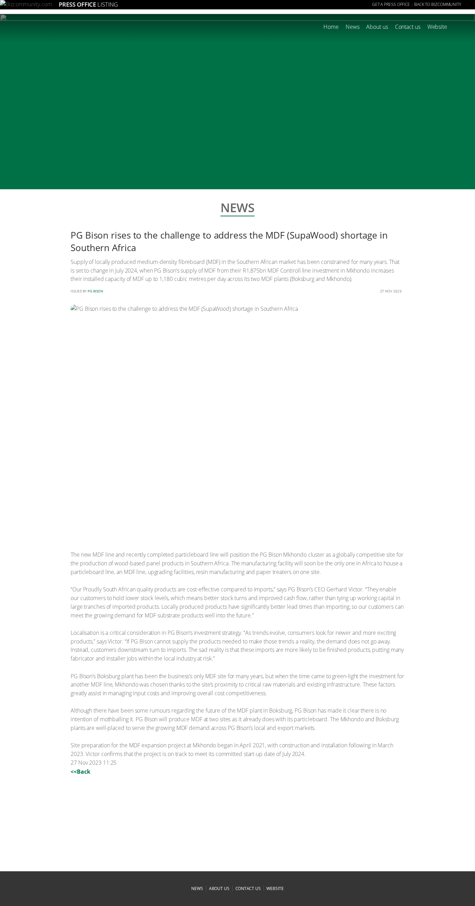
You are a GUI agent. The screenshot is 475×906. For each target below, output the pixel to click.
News (353, 27)
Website (437, 27)
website (274, 888)
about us (219, 888)
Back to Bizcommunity (437, 4)
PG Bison (95, 291)
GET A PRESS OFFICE (391, 4)
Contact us (407, 27)
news (197, 888)
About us (377, 27)
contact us (248, 888)
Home (331, 27)
